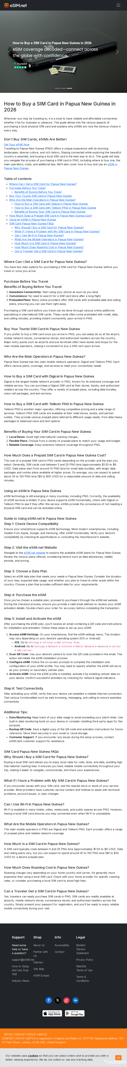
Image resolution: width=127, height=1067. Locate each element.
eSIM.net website (34, 552)
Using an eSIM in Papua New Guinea (32, 219)
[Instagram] (67, 1000)
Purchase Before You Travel (27, 188)
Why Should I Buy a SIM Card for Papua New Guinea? (49, 227)
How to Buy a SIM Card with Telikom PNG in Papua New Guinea (55, 207)
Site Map (38, 969)
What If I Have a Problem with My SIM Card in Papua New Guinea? (57, 231)
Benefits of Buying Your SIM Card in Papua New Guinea (50, 211)
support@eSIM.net (23, 959)
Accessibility (62, 945)
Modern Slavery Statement (82, 949)
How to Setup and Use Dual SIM (20, 970)
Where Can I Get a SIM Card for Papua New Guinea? (43, 184)
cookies (33, 1055)
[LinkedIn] (75, 1000)
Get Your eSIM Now (16, 144)
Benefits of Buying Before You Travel (38, 192)
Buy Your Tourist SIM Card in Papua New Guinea (40, 196)
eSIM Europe (41, 975)
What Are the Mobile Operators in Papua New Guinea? (49, 239)
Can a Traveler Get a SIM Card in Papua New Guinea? (49, 251)
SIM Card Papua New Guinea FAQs (31, 223)
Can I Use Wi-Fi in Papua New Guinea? (39, 235)
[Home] (15, 5)
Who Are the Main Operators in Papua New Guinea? (42, 199)
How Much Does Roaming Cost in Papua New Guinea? (49, 247)
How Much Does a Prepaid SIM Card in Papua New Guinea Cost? (50, 215)
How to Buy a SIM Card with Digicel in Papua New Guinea (51, 203)
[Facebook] (49, 1000)
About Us (39, 945)
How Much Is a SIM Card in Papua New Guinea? (45, 243)
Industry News (20, 980)
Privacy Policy (84, 959)
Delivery (38, 962)
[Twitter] (58, 1000)
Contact (59, 951)
